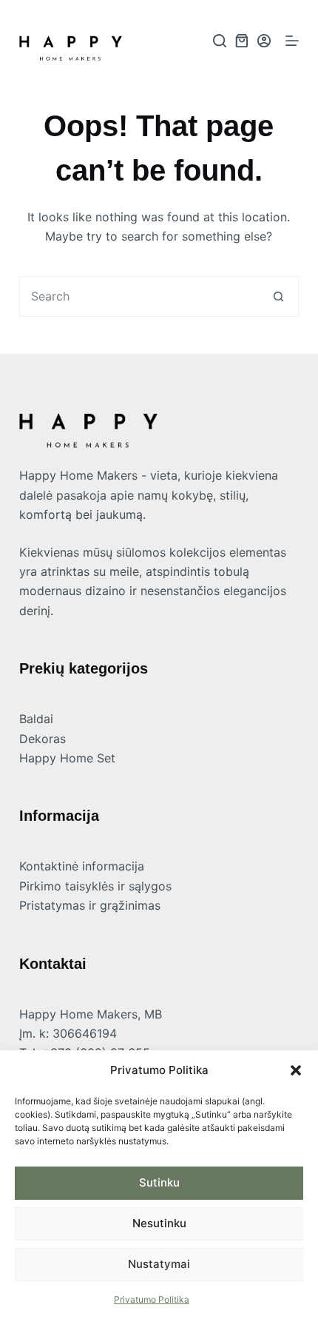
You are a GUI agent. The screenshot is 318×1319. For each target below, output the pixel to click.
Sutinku (159, 1182)
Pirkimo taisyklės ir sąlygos (95, 886)
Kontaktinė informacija (81, 866)
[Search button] (278, 296)
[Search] (219, 40)
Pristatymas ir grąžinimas (89, 905)
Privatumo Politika (151, 1299)
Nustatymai (159, 1264)
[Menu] (292, 40)
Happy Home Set (67, 758)
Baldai (36, 718)
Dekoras (42, 738)
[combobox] (139, 296)
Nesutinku (159, 1223)
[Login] (264, 40)
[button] (295, 1070)
